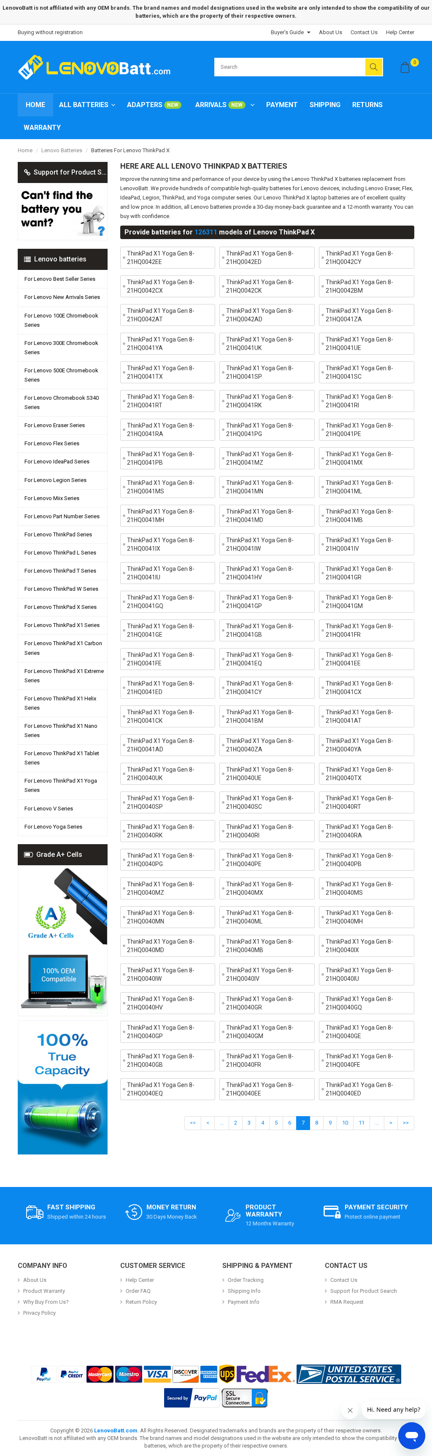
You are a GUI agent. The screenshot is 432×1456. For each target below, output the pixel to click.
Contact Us (364, 32)
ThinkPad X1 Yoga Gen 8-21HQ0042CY (359, 257)
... (222, 1123)
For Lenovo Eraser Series (54, 425)
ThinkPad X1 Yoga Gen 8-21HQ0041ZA (359, 315)
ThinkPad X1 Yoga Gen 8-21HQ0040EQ (160, 1089)
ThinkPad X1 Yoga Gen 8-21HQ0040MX (260, 888)
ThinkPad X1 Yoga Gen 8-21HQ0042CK (260, 286)
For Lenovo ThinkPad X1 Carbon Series (63, 648)
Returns (367, 105)
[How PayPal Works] (192, 1398)
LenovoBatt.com (116, 1430)
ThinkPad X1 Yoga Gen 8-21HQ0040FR (260, 1060)
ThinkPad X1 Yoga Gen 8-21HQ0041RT (160, 401)
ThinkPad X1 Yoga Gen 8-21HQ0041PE (359, 429)
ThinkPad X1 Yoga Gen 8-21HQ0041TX (160, 372)
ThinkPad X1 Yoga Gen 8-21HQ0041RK (260, 401)
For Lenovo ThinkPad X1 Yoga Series (60, 785)
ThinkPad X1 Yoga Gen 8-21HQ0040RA (359, 831)
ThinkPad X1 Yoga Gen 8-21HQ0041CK (160, 716)
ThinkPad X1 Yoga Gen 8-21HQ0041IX (160, 544)
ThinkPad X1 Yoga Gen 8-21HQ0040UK (160, 773)
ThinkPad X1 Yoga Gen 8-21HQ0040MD (160, 945)
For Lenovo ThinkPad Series (58, 534)
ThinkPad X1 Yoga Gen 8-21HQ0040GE (359, 1031)
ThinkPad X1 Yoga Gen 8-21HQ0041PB (160, 458)
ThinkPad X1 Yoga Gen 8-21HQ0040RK (160, 831)
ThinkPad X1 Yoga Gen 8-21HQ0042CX (160, 286)
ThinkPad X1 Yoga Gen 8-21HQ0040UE (260, 773)
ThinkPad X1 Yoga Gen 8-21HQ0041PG (260, 429)
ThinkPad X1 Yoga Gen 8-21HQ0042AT (160, 315)
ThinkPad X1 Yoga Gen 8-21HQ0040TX (359, 773)
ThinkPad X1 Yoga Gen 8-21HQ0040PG (160, 859)
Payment (282, 105)
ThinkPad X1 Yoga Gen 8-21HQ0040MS (359, 888)
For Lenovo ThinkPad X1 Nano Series (60, 730)
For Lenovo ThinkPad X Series (60, 607)
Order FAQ (138, 1291)
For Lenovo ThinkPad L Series (60, 552)
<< (193, 1123)
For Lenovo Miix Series (51, 498)
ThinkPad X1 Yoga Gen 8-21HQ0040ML (260, 917)
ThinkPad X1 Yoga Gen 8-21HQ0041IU (160, 573)
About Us (330, 32)
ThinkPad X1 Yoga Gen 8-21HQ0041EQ (260, 659)
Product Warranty (44, 1291)
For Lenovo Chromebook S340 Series (61, 402)
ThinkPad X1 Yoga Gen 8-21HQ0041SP (260, 372)
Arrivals (219, 105)
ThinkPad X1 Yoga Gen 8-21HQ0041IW (260, 544)
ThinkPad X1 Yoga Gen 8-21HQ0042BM (359, 286)
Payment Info (243, 1302)
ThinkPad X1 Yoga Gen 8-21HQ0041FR (359, 630)
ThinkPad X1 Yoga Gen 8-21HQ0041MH (160, 515)
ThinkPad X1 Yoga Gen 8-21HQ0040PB (359, 859)
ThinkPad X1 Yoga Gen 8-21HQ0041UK (260, 343)
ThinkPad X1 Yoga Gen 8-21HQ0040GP (160, 1031)
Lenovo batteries (61, 150)
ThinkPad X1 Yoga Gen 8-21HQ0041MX (359, 458)
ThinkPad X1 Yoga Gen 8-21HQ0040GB (160, 1060)
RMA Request (347, 1302)
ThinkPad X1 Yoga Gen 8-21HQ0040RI (260, 831)
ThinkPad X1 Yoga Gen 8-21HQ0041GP (260, 601)
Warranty (42, 128)
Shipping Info (244, 1291)
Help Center (400, 32)
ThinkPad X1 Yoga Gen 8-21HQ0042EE (160, 257)
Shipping (325, 105)
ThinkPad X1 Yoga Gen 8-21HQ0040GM (260, 1031)
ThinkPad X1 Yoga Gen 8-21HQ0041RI (359, 401)
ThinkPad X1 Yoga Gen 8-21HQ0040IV (260, 974)
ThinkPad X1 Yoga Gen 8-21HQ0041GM (359, 601)
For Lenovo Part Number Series (62, 516)
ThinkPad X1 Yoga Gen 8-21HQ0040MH (359, 917)
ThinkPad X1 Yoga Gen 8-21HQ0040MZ (160, 888)
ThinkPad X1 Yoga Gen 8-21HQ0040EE (260, 1089)
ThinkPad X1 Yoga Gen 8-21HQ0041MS (160, 487)
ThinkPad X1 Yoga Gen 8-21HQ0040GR (260, 1003)
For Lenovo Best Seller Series (59, 279)
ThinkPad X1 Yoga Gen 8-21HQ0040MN (160, 917)
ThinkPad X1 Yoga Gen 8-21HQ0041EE (359, 659)
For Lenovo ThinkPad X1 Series (62, 625)
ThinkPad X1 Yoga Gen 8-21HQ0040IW (160, 974)
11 (361, 1123)
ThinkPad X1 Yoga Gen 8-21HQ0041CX (359, 687)
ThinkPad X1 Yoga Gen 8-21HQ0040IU (359, 974)
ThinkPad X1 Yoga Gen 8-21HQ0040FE (359, 1060)
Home (35, 105)
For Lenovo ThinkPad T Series (60, 571)
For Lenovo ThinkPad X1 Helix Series (60, 703)
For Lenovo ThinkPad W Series (61, 589)
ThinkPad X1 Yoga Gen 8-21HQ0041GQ (160, 601)
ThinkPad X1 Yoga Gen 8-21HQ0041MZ (260, 458)
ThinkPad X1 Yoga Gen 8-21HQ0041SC (359, 372)
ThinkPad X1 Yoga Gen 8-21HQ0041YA (160, 343)
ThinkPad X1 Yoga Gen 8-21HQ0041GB (260, 630)
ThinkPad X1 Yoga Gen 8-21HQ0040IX (359, 945)
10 (345, 1123)
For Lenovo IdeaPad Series (56, 461)
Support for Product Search (363, 1291)
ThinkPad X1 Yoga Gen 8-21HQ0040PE (260, 859)
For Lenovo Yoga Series (53, 827)
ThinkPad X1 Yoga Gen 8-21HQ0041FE (160, 659)
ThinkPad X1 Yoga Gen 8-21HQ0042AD (260, 315)
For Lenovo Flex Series (51, 443)
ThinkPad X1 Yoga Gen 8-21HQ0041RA (160, 429)
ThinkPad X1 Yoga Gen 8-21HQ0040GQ (359, 1003)
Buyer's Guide (287, 32)
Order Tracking (246, 1280)
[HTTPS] (244, 1398)
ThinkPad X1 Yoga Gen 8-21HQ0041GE (160, 630)
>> (406, 1123)
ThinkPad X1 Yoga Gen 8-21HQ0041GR (359, 573)
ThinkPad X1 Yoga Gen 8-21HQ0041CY (260, 687)
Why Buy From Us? (46, 1302)
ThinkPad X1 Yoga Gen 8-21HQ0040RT (359, 802)
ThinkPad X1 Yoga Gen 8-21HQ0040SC (260, 802)
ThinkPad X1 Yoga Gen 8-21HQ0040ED (359, 1089)
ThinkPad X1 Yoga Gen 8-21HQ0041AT (359, 716)
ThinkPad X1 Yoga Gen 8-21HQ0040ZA (260, 745)
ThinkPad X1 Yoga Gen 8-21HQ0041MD (260, 515)
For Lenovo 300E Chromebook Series (61, 347)
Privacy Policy (39, 1313)
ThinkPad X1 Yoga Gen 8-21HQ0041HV (260, 573)
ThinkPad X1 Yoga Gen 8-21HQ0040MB (260, 945)
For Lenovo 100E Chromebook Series (61, 320)
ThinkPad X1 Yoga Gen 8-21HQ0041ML (359, 487)
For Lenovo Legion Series (55, 480)
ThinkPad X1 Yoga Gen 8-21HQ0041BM (260, 716)
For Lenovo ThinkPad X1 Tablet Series (61, 758)
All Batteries (83, 105)
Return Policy (141, 1302)
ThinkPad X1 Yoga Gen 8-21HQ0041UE (359, 343)
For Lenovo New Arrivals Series (62, 297)
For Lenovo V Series (48, 808)
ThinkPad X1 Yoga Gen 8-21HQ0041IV (359, 544)
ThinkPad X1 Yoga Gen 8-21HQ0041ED (160, 687)
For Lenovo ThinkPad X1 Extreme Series (64, 676)
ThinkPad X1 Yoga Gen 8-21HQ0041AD (160, 745)
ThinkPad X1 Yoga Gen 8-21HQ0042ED (260, 257)
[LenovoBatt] (97, 67)
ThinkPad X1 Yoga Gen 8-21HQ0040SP (160, 802)
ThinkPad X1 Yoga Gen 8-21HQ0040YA (359, 745)
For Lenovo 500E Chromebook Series (61, 375)
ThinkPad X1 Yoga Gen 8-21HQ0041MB (359, 515)
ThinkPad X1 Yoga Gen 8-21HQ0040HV (160, 1003)
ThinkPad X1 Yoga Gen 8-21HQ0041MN (260, 487)
